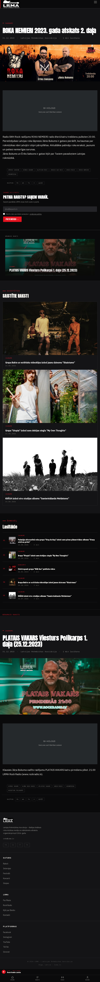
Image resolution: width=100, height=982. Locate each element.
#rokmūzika (12, 174)
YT (20, 845)
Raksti (5, 863)
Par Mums (7, 900)
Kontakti (6, 915)
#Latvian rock (42, 170)
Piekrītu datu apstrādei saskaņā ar (24, 214)
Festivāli (6, 873)
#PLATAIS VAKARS (44, 786)
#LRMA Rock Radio (28, 786)
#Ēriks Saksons (13, 170)
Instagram (7, 937)
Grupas (6, 883)
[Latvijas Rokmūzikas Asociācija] (11, 4)
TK (27, 845)
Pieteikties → (12, 219)
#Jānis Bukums (28, 170)
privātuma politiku (36, 214)
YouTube (6, 942)
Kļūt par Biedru (9, 910)
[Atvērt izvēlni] (95, 4)
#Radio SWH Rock (57, 170)
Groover (6, 952)
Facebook (7, 932)
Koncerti (6, 878)
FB (17, 183)
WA (23, 183)
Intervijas (7, 868)
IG (13, 845)
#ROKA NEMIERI (84, 170)
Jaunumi (9, 23)
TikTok (6, 947)
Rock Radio (7, 905)
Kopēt (41, 183)
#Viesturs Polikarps (15, 790)
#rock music (70, 170)
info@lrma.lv (8, 839)
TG (29, 183)
